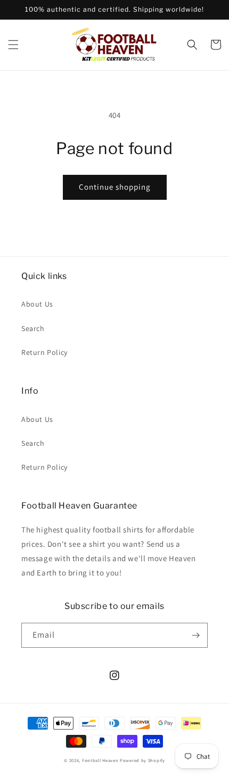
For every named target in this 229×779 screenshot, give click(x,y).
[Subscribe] (195, 635)
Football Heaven (100, 760)
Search (33, 328)
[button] (13, 44)
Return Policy (44, 352)
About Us (37, 304)
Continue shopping (115, 187)
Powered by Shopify (142, 760)
